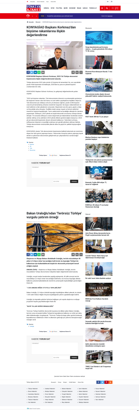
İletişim (65, 382)
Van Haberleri (32, 402)
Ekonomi (72, 8)
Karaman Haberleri (101, 394)
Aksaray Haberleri (33, 397)
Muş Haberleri (66, 402)
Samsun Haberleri (101, 397)
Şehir (66, 8)
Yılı (30, 146)
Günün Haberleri (40, 1)
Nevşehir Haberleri (50, 397)
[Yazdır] (43, 72)
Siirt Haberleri (49, 402)
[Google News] (53, 155)
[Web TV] (108, 1)
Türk (31, 148)
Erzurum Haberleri (84, 399)
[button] (73, 72)
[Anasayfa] (27, 1)
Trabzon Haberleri (33, 399)
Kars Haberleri (100, 399)
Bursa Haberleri (32, 391)
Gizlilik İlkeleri (72, 382)
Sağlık (85, 8)
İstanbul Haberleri (50, 388)
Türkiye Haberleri (33, 388)
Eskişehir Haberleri (67, 391)
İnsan (79, 8)
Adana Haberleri (83, 391)
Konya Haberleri (100, 388)
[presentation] (32, 16)
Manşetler (32, 1)
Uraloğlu (32, 326)
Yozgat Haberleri (66, 394)
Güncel (46, 8)
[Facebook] (28, 72)
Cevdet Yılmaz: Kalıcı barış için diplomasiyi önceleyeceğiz (63, 16)
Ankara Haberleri (66, 388)
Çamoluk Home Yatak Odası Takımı (64, 376)
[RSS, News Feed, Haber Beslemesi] (110, 382)
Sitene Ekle (53, 1)
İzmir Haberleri (83, 388)
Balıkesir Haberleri (67, 399)
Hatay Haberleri (49, 399)
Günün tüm (106, 16)
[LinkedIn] (35, 72)
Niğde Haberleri (66, 397)
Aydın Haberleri (83, 394)
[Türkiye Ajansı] (34, 8)
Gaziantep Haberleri (33, 394)
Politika (59, 8)
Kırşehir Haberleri (83, 397)
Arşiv (47, 1)
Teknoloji (93, 8)
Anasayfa (31, 22)
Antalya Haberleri (50, 391)
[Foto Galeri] (111, 1)
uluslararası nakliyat (79, 376)
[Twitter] (31, 72)
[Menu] (102, 8)
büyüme (32, 144)
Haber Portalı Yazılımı (34, 408)
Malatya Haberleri (84, 402)
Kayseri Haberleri (100, 391)
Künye (59, 382)
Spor (52, 8)
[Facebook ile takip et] (98, 382)
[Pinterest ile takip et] (106, 382)
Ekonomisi (32, 150)
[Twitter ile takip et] (102, 382)
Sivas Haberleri (49, 394)
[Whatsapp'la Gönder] (39, 72)
